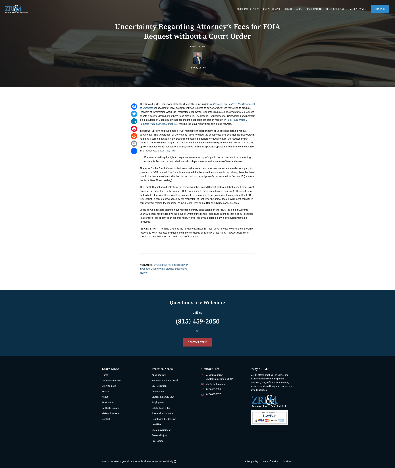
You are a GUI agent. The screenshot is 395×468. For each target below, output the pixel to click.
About (105, 397)
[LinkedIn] (134, 121)
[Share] (134, 151)
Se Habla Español (111, 408)
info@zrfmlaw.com (215, 384)
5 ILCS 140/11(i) (167, 150)
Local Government (161, 430)
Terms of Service (270, 461)
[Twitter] (134, 114)
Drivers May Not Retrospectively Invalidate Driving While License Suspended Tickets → (164, 268)
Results (106, 391)
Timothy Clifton (197, 67)
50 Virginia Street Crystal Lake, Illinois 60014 (219, 377)
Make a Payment (110, 413)
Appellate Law (159, 375)
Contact (106, 419)
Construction (158, 391)
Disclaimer (286, 461)
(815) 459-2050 (197, 321)
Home (105, 375)
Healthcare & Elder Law (164, 419)
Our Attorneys (109, 386)
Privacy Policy (251, 461)
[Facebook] (134, 106)
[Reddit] (134, 136)
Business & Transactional (165, 380)
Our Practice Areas (111, 380)
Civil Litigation (159, 386)
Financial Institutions (162, 413)
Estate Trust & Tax (161, 408)
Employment (158, 402)
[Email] (134, 143)
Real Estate (157, 441)
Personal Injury (159, 435)
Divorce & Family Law (163, 397)
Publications (108, 402)
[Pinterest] (134, 128)
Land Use (156, 424)
